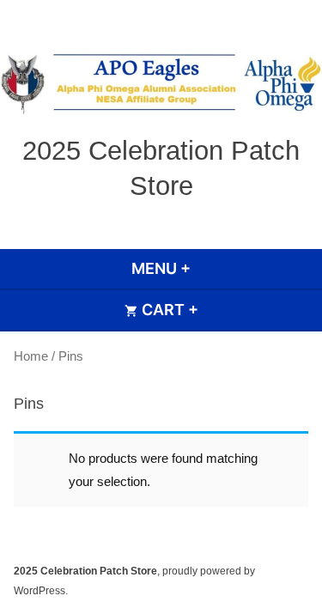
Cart (214, 310)
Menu (207, 268)
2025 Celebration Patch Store (85, 571)
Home (31, 356)
